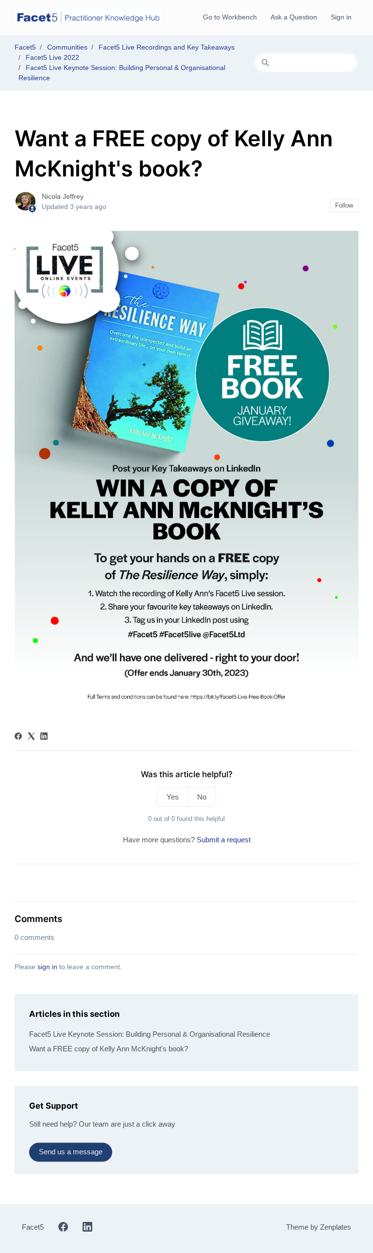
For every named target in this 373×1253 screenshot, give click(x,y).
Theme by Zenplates (318, 1227)
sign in (47, 967)
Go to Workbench (230, 17)
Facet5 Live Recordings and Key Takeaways (167, 47)
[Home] (88, 17)
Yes (173, 797)
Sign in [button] (341, 17)
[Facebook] (18, 737)
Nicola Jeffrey (63, 196)
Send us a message (70, 1152)
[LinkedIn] (44, 737)
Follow (344, 205)
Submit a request (224, 839)
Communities (67, 47)
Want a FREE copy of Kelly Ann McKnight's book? (108, 1048)
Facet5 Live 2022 (52, 57)
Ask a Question (294, 17)
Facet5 (25, 47)
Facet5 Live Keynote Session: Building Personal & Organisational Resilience (149, 1034)
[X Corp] (31, 737)
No (201, 797)
